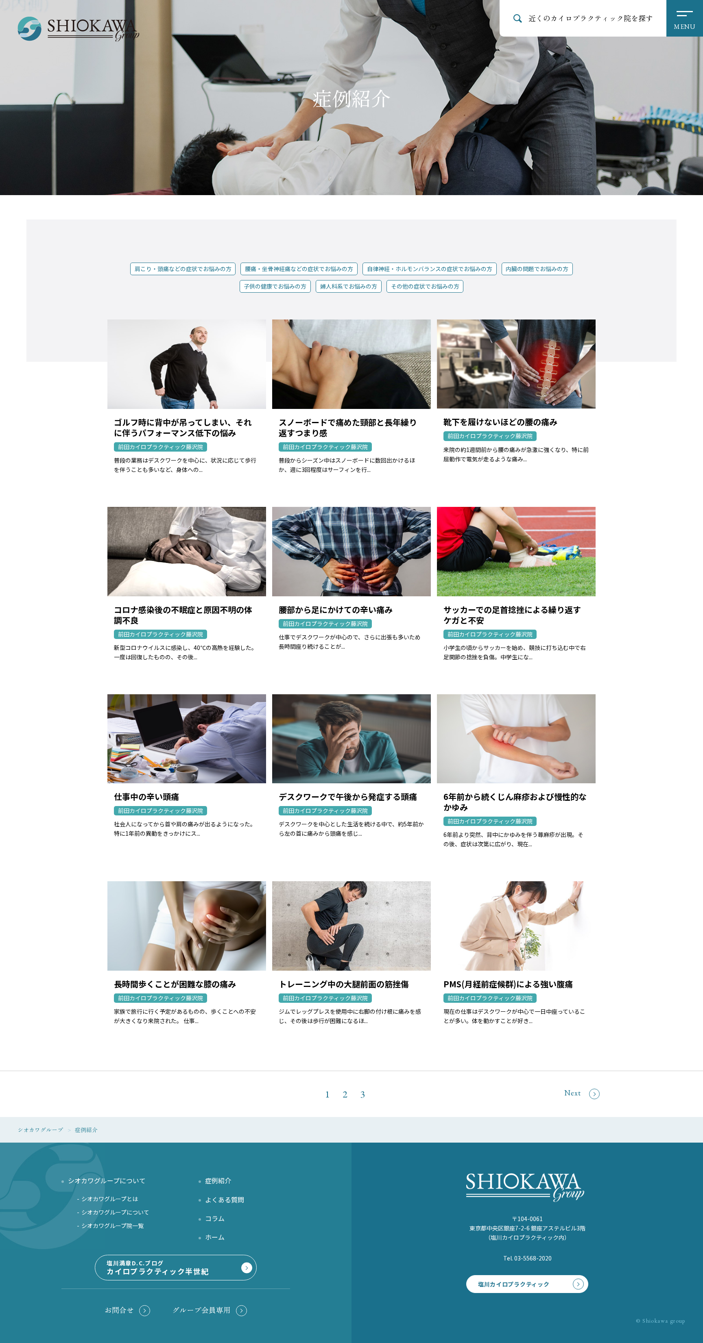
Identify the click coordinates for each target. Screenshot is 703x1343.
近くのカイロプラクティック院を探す (590, 18)
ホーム (215, 1237)
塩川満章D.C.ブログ (158, 1267)
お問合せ (119, 1310)
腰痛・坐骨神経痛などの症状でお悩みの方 (299, 269)
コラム (215, 1218)
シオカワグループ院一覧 (112, 1225)
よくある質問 (224, 1199)
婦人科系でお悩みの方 (348, 286)
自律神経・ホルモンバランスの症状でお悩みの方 (429, 269)
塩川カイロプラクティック (513, 1284)
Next (572, 1092)
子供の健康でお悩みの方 (275, 286)
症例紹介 (218, 1180)
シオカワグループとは (109, 1199)
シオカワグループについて (115, 1212)
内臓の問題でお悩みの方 (537, 269)
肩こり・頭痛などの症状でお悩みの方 (183, 269)
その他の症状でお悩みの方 (425, 286)
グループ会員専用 (201, 1310)
